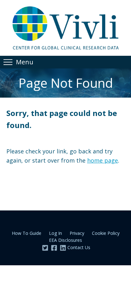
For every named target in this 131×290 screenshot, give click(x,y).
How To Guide (26, 233)
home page (102, 160)
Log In (55, 233)
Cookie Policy (106, 233)
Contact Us (78, 247)
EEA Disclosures (65, 240)
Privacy (77, 233)
